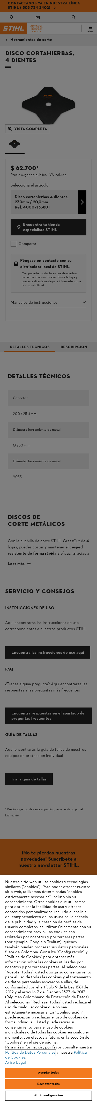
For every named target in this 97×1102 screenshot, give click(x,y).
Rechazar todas (48, 1084)
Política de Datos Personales (30, 1052)
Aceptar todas (48, 1072)
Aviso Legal (15, 1063)
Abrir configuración (48, 1095)
